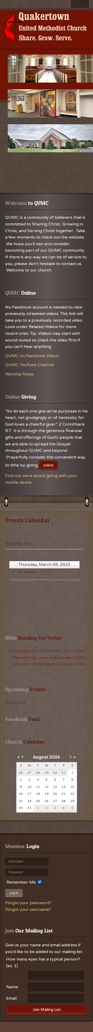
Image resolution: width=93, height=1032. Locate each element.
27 (55, 801)
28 (63, 801)
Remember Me (21, 882)
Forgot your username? (28, 909)
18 (38, 794)
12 (46, 787)
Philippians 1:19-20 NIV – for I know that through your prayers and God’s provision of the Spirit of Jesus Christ (49, 657)
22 (72, 794)
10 (29, 787)
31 (29, 808)
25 (38, 801)
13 (55, 787)
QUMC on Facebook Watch (32, 355)
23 (21, 801)
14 (63, 787)
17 (29, 794)
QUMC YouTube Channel (29, 364)
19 (46, 794)
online (48, 465)
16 (21, 794)
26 (46, 801)
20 (55, 794)
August (40, 757)
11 (38, 787)
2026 (54, 757)
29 (72, 801)
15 (72, 787)
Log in (14, 893)
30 (21, 808)
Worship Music (19, 374)
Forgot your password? (28, 902)
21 (63, 794)
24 (29, 801)
